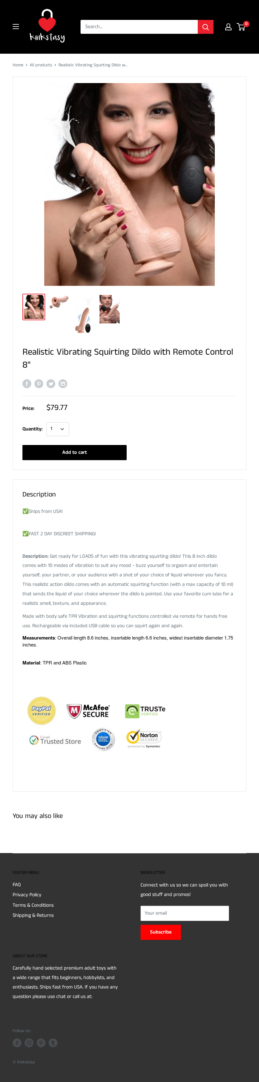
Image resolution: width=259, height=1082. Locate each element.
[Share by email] (62, 383)
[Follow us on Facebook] (17, 1042)
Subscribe (161, 932)
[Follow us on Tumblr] (53, 1042)
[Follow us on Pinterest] (41, 1042)
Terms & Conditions (33, 905)
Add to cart (74, 452)
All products (41, 65)
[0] (241, 27)
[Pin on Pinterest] (38, 383)
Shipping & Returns (33, 915)
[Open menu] (16, 26)
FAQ (17, 884)
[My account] (228, 26)
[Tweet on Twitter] (50, 383)
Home (18, 65)
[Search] (206, 27)
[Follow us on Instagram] (29, 1042)
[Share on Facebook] (26, 383)
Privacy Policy (27, 895)
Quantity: (32, 429)
